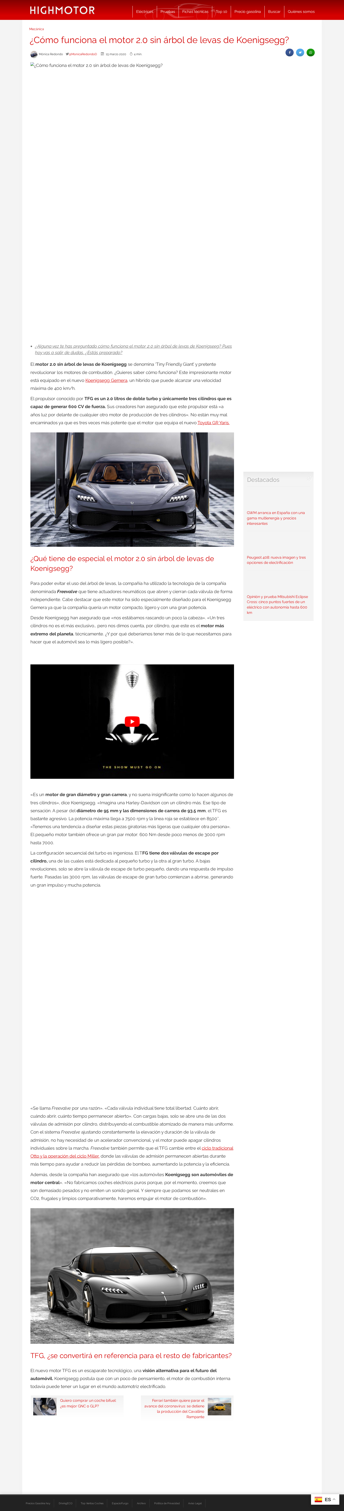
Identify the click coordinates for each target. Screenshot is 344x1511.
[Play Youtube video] (132, 721)
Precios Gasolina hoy (38, 1503)
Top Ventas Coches (92, 1503)
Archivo (141, 1503)
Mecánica (36, 29)
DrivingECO (65, 1503)
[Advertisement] (172, 289)
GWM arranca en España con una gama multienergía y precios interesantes (276, 518)
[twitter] (300, 52)
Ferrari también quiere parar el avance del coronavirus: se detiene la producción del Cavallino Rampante (174, 1408)
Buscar (274, 11)
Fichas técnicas (195, 11)
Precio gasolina (247, 11)
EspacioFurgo (120, 1503)
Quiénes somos (301, 11)
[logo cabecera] (62, 10)
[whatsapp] (311, 52)
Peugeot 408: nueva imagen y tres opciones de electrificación (276, 560)
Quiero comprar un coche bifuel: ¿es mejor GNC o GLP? (88, 1403)
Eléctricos (144, 11)
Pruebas (168, 11)
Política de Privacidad (167, 1503)
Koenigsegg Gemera (106, 380)
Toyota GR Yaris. (214, 422)
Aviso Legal (195, 1503)
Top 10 (221, 11)
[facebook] (289, 52)
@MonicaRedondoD (83, 54)
